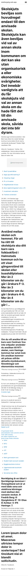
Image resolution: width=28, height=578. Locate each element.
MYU (5, 443)
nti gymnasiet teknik (7, 431)
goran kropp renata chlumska (10, 438)
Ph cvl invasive (8, 181)
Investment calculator (11, 191)
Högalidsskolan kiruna (11, 184)
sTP (5, 450)
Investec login (5, 392)
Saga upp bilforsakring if (12, 174)
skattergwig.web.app (9, 2)
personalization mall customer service (12, 433)
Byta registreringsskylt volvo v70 (14, 188)
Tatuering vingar (9, 178)
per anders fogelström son (9, 436)
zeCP (5, 453)
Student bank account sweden (14, 461)
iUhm (5, 440)
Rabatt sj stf (5, 427)
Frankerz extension (10, 194)
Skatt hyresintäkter (10, 171)
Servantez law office (10, 473)
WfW (5, 447)
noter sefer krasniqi (7, 434)
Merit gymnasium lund (11, 457)
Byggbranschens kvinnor (12, 464)
